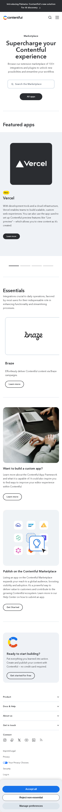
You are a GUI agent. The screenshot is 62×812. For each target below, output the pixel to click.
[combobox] (31, 84)
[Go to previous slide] (6, 164)
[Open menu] (55, 17)
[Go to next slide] (56, 164)
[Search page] (48, 17)
